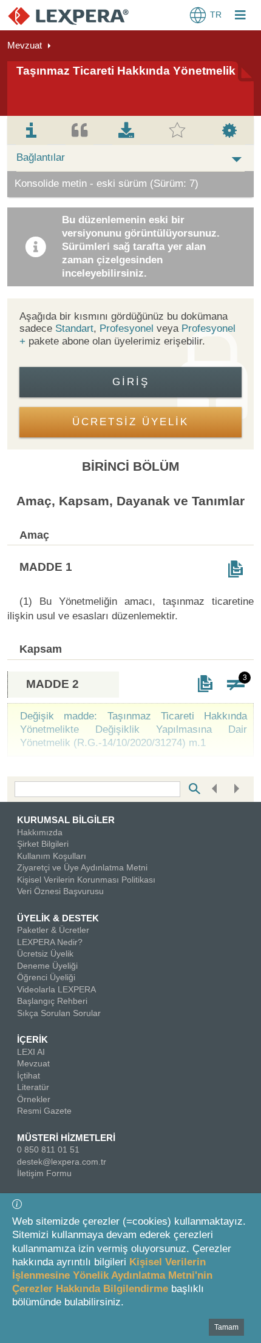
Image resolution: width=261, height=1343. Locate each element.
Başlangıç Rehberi (52, 1001)
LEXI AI (31, 1052)
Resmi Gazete (44, 1111)
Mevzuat (24, 45)
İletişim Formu (44, 1173)
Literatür (33, 1087)
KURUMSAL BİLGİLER (66, 820)
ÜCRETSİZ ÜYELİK (130, 422)
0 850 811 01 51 (48, 1149)
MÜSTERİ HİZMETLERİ (66, 1138)
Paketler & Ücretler (53, 930)
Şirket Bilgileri (43, 844)
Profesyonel (127, 328)
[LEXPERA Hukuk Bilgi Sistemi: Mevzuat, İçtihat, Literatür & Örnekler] (68, 15)
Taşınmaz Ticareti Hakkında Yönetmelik (126, 70)
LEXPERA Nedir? (50, 942)
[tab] (31, 130)
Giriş (130, 382)
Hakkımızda (40, 832)
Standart (74, 328)
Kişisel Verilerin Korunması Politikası (86, 879)
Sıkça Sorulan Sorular (59, 1013)
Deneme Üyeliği (47, 966)
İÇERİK (32, 1039)
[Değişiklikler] (235, 683)
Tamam (226, 1327)
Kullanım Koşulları (51, 856)
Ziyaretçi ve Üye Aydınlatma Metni (82, 867)
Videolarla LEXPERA (56, 989)
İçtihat (28, 1075)
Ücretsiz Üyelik (45, 953)
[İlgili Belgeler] (235, 569)
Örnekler (33, 1099)
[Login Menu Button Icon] (240, 16)
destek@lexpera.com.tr (61, 1161)
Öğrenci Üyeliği (46, 977)
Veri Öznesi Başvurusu (60, 891)
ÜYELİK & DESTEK (58, 918)
